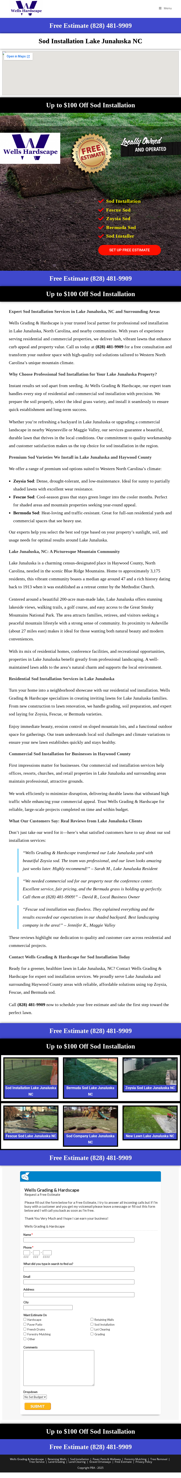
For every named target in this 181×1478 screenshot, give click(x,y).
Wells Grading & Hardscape (27, 1459)
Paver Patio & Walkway (107, 1459)
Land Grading (56, 1462)
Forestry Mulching (135, 1459)
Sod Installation (79, 1459)
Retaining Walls (57, 1459)
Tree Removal (158, 1459)
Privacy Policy (144, 1462)
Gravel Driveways (100, 1462)
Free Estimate (123, 1462)
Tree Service (37, 1462)
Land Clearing (77, 1462)
